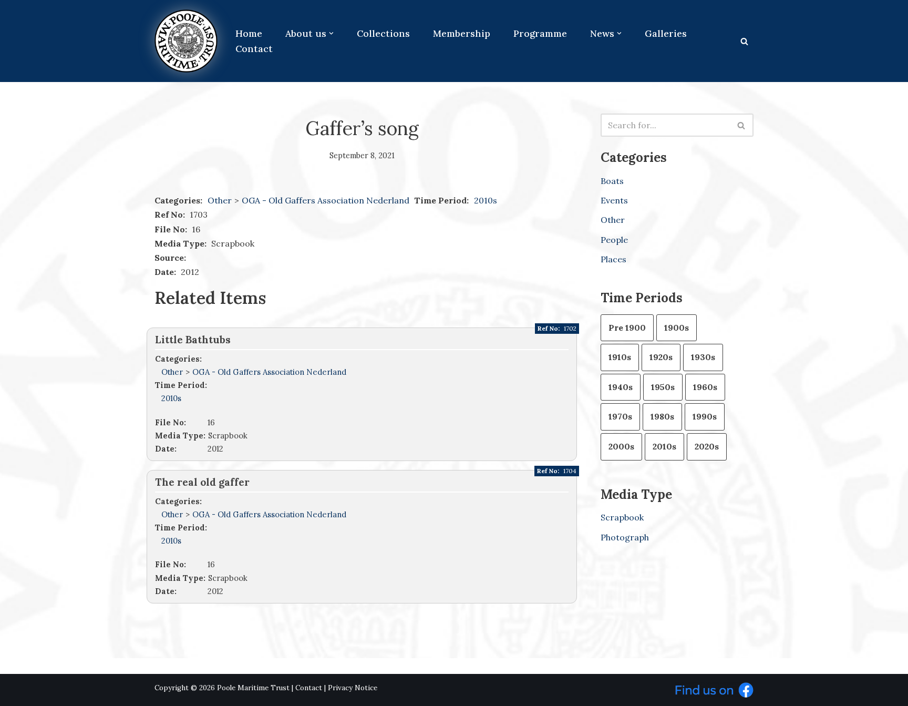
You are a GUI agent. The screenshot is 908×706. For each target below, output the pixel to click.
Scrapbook (622, 517)
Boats (612, 181)
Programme (540, 33)
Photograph (625, 537)
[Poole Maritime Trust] (186, 41)
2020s (707, 446)
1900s (676, 327)
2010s (485, 200)
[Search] (744, 41)
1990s (705, 416)
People (614, 239)
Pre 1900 (627, 327)
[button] (331, 33)
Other (220, 200)
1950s (663, 387)
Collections (383, 33)
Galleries (666, 33)
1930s (703, 357)
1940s (620, 387)
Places (613, 259)
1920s (661, 357)
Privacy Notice (352, 687)
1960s (705, 387)
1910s (619, 357)
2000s (621, 446)
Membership (461, 33)
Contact (254, 49)
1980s (662, 416)
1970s (620, 416)
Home (248, 33)
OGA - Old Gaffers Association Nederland (326, 200)
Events (614, 200)
